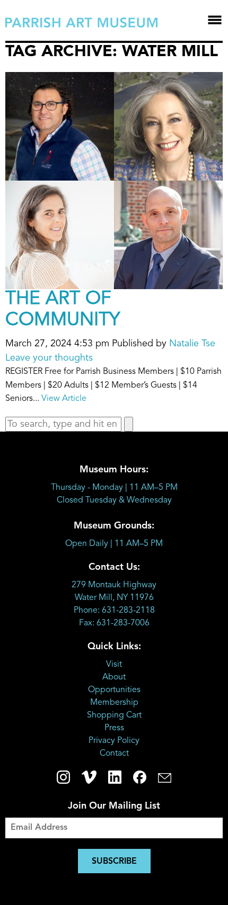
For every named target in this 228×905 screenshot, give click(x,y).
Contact (114, 753)
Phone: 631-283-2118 (114, 610)
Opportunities (114, 690)
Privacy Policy (114, 741)
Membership (114, 702)
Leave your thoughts (49, 358)
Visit (114, 664)
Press (114, 728)
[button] (128, 424)
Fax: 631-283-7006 (114, 623)
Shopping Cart (114, 715)
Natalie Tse (192, 343)
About (114, 677)
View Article (63, 399)
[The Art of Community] (114, 281)
